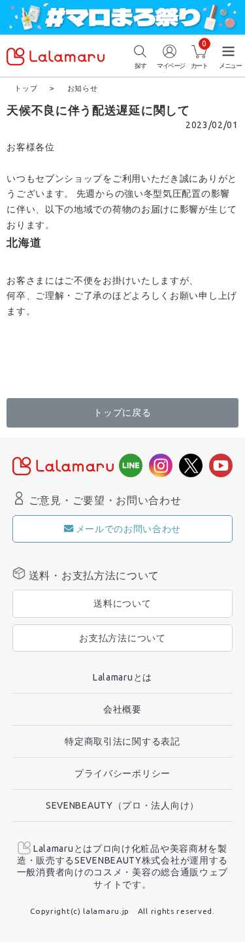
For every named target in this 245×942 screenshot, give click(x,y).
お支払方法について (122, 638)
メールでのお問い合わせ (129, 529)
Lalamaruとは (122, 677)
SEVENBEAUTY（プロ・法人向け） (122, 805)
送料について (122, 603)
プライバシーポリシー (122, 773)
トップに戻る (122, 412)
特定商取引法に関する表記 (122, 741)
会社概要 (122, 709)
